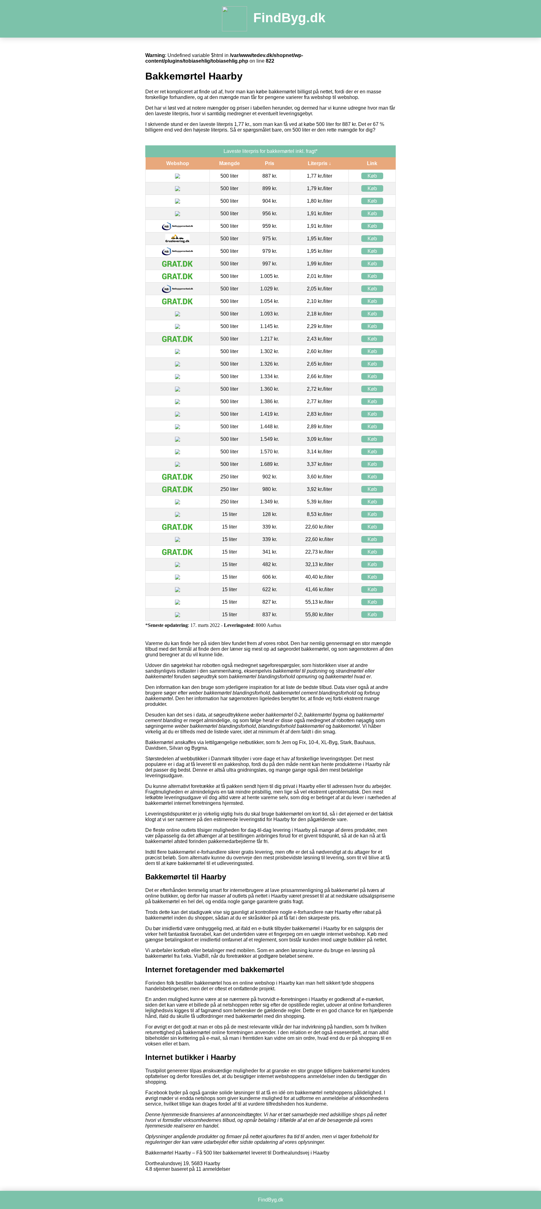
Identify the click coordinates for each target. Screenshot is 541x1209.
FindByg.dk (289, 17)
